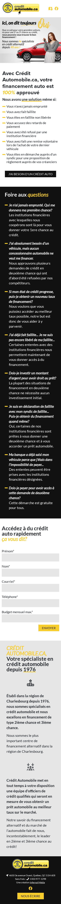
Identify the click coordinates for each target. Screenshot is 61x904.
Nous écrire (30, 896)
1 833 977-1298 (37, 878)
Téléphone (10, 597)
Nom (6, 566)
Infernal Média (37, 882)
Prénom (8, 551)
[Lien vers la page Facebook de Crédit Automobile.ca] (56, 9)
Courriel (8, 581)
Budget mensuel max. (17, 612)
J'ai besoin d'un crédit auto (30, 174)
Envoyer (49, 628)
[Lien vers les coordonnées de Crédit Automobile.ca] (51, 9)
